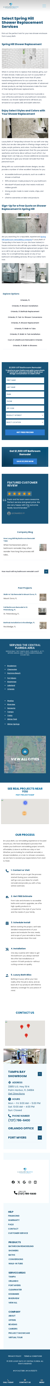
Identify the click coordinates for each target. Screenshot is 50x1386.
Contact (13, 1228)
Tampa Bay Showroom (17, 1074)
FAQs (11, 1224)
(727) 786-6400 (19, 1120)
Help (10, 1211)
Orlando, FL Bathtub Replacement (25, 311)
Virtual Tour (15, 1337)
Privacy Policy (14, 1356)
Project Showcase (19, 1333)
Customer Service (18, 1233)
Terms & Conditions (33, 1356)
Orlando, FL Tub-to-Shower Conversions (25, 317)
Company (14, 1311)
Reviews (12, 1324)
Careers (12, 1328)
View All (12, 1302)
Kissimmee (13, 1293)
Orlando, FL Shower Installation (25, 306)
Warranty (13, 1220)
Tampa (12, 1276)
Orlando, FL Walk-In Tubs (25, 328)
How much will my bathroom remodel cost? (20, 571)
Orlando (13, 1280)
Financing (13, 1215)
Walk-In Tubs (15, 1263)
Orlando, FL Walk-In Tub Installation (25, 334)
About (11, 1315)
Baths (11, 1254)
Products (14, 1242)
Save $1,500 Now (25, 461)
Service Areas (17, 1272)
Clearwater (15, 1289)
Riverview (13, 1298)
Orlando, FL (25, 300)
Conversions (15, 1259)
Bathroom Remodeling (21, 1246)
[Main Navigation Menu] (44, 5)
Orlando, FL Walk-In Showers (25, 345)
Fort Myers (17, 1138)
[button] (24, 813)
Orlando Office (21, 1128)
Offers (12, 1320)
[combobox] (25, 415)
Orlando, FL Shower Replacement (25, 323)
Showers (13, 1250)
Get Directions (16, 1093)
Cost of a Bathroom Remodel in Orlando (25, 340)
